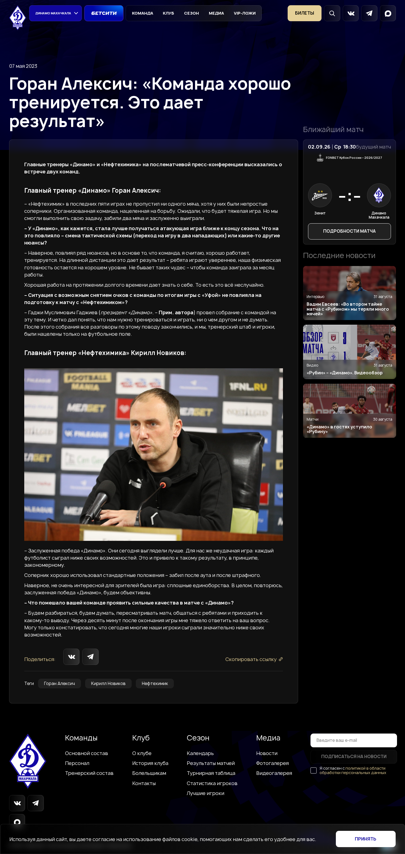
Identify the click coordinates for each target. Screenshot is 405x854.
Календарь (200, 753)
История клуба (150, 763)
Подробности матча (349, 231)
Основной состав (86, 753)
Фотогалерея (272, 763)
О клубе (142, 753)
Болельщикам (149, 773)
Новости (266, 753)
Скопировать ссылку (251, 659)
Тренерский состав (89, 773)
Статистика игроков (212, 783)
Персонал (77, 763)
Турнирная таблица (211, 773)
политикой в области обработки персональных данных (353, 770)
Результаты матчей (211, 763)
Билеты (304, 13)
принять (365, 839)
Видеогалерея (274, 773)
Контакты (144, 783)
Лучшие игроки (205, 793)
